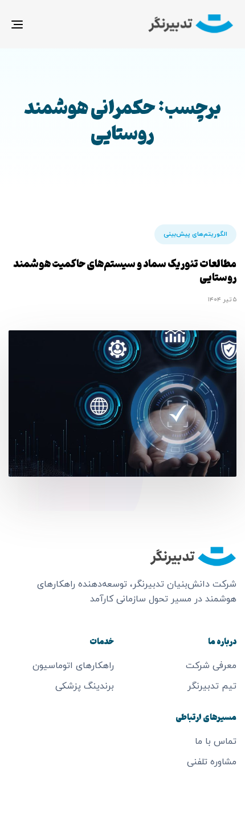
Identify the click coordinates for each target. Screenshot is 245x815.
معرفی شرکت (211, 666)
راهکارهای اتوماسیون (73, 666)
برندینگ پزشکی (84, 686)
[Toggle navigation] (48, 24)
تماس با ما (215, 741)
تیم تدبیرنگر (211, 686)
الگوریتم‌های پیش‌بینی (195, 234)
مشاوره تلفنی (211, 762)
